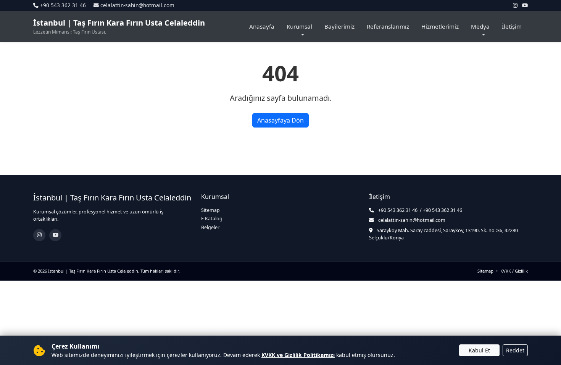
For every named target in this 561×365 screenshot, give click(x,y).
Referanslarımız (388, 26)
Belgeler (210, 227)
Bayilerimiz (339, 26)
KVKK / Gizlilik (514, 271)
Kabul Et (479, 350)
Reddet (515, 350)
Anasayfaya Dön (280, 120)
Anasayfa (261, 26)
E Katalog (211, 218)
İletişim (512, 26)
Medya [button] (480, 26)
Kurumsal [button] (299, 26)
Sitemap (210, 210)
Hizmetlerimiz (440, 26)
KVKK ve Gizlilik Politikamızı (298, 355)
